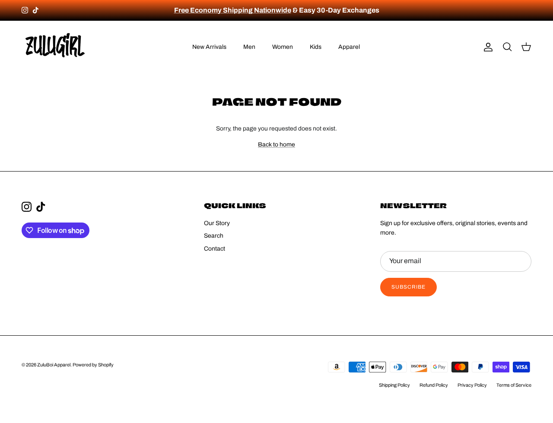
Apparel (349, 47)
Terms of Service (513, 385)
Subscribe (408, 287)
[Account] (486, 47)
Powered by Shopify (93, 364)
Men (249, 47)
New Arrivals (209, 47)
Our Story (217, 223)
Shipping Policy (394, 385)
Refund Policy (434, 385)
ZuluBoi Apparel (53, 364)
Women (282, 47)
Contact (214, 248)
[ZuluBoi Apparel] (55, 47)
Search (213, 235)
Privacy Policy (472, 385)
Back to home (276, 144)
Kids (315, 47)
